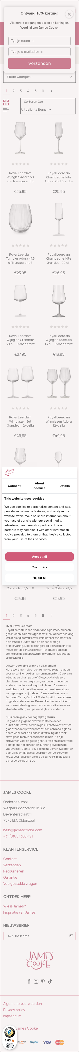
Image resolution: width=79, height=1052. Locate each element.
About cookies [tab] (39, 486)
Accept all (39, 556)
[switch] (10, 1045)
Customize (39, 567)
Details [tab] (64, 486)
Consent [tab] (14, 486)
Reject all (40, 577)
